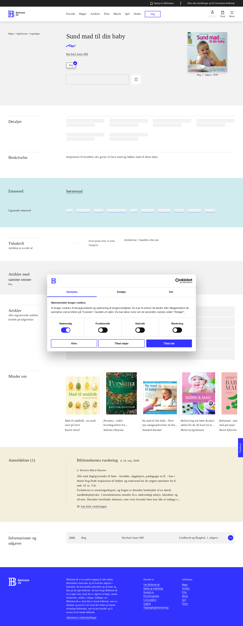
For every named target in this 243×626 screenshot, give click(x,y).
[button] (150, 537)
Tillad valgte (121, 343)
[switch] (103, 330)
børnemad (74, 191)
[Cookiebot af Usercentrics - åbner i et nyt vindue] (177, 280)
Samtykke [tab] (72, 291)
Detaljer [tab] (121, 291)
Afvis (74, 343)
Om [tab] (171, 291)
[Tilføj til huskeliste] (136, 79)
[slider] (207, 57)
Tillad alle (169, 343)
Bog (71, 65)
